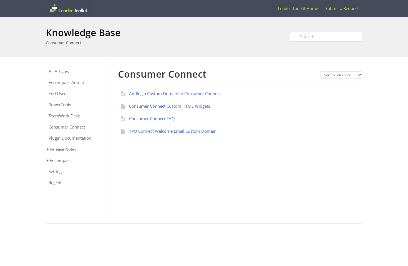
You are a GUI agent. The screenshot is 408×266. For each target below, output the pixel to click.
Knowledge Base (83, 32)
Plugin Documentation (70, 138)
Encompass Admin (66, 82)
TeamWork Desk (64, 116)
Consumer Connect (63, 42)
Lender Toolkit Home (298, 8)
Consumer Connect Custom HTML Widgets (169, 106)
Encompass (60, 160)
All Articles (59, 71)
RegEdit (56, 183)
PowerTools (60, 105)
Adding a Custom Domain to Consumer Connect (175, 93)
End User (57, 94)
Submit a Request (342, 8)
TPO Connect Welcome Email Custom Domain (172, 131)
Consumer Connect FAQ (152, 118)
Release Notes (63, 149)
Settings (56, 171)
